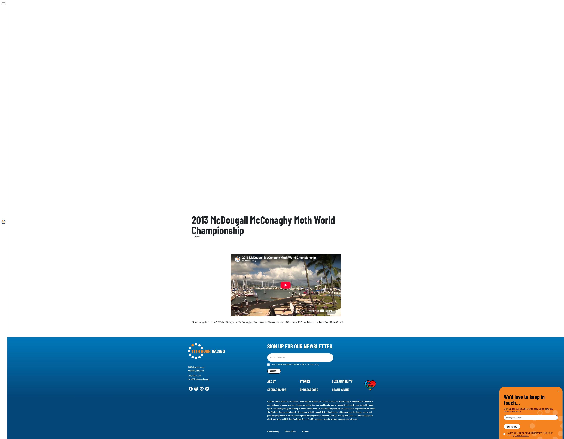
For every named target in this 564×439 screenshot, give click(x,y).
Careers (305, 431)
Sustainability (342, 381)
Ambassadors (309, 389)
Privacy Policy (273, 431)
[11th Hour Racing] (3, 222)
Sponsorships (276, 389)
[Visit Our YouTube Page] (201, 388)
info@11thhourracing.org (198, 379)
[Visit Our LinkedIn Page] (207, 388)
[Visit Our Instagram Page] (196, 388)
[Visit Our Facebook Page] (190, 388)
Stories (305, 381)
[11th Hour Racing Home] (218, 351)
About (271, 381)
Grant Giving (340, 389)
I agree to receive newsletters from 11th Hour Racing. (294, 364)
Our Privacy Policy (313, 364)
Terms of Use (290, 431)
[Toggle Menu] (3, 3)
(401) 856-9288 (194, 375)
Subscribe (274, 371)
